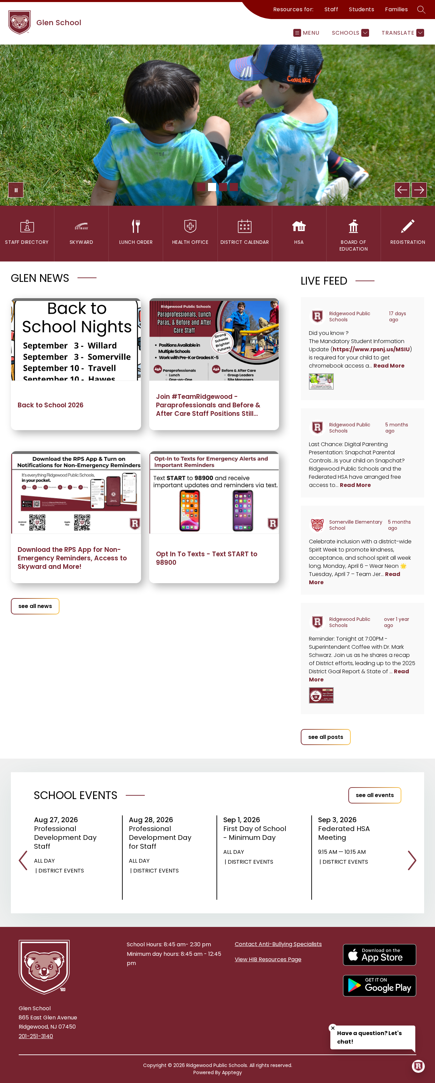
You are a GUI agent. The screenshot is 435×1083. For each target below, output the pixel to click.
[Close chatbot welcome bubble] (333, 1028)
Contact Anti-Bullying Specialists (278, 944)
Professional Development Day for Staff (160, 837)
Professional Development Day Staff (65, 837)
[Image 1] (201, 187)
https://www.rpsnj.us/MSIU (371, 349)
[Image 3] (223, 187)
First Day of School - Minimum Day (254, 833)
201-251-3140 (36, 1036)
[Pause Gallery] (15, 190)
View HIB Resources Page (268, 959)
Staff (331, 9)
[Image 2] (212, 187)
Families (396, 9)
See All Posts (325, 737)
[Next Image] (419, 190)
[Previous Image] (402, 190)
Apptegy (232, 1072)
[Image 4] (234, 187)
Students (361, 9)
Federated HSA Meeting (344, 833)
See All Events (375, 795)
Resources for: (293, 9)
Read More (388, 366)
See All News (35, 606)
